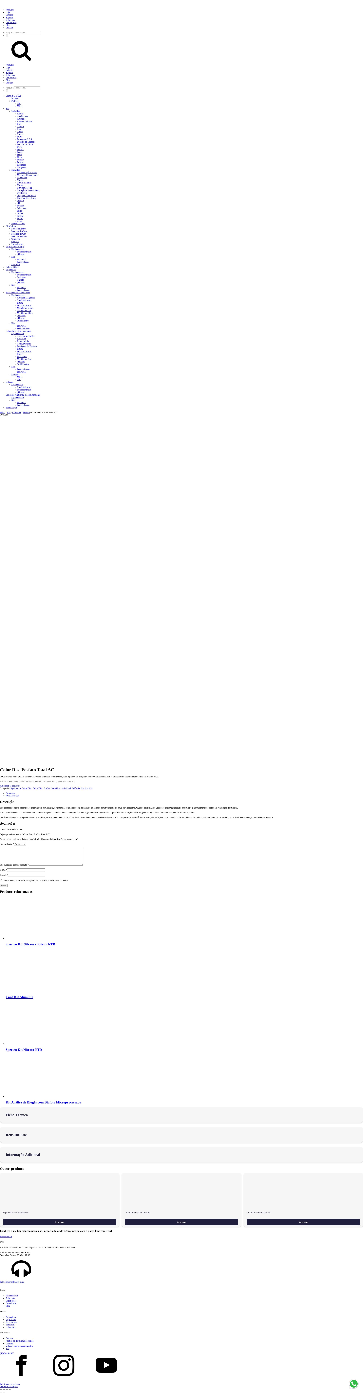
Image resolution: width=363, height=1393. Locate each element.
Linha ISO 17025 (13, 96)
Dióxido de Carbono (26, 142)
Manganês (21, 167)
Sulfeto (20, 216)
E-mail (4, 875)
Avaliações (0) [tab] (12, 795)
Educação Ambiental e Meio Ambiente (23, 395)
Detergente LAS (24, 139)
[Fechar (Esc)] (10, 1389)
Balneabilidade (12, 267)
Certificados (11, 22)
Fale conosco (6, 1236)
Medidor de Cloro (19, 231)
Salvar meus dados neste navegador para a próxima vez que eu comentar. (35, 880)
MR (19, 103)
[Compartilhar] (7, 1389)
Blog (8, 25)
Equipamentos (17, 249)
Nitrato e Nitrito (24, 182)
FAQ (8, 1348)
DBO (19, 136)
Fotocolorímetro (18, 228)
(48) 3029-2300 (7, 1353)
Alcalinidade (22, 116)
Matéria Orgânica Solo (27, 172)
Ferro (19, 154)
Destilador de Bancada (27, 346)
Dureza (20, 149)
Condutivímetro (24, 300)
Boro (19, 124)
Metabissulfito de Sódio (27, 175)
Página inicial (12, 1295)
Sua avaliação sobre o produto (14, 865)
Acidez (20, 113)
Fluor (19, 157)
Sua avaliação (7, 844)
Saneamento (11, 1322)
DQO (19, 147)
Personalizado (23, 262)
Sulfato (20, 213)
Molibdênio (22, 177)
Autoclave (21, 338)
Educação (10, 1324)
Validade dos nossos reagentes (19, 1346)
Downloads (11, 1303)
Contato (9, 27)
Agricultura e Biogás (15, 246)
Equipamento (17, 384)
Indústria (9, 382)
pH (18, 203)
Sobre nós (10, 20)
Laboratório (11, 1327)
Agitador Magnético (26, 297)
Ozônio (20, 200)
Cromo (20, 134)
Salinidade (21, 208)
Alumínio (21, 119)
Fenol (19, 152)
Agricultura (15, 788)
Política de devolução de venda (19, 1341)
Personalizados (18, 223)
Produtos (10, 10)
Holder (20, 354)
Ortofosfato (22, 193)
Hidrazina (21, 165)
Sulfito (20, 218)
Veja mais (59, 1222)
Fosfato (20, 159)
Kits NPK (15, 264)
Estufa (20, 303)
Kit (82, 788)
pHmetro (15, 241)
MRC (19, 106)
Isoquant (15, 98)
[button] (181, 1271)
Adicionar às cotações (10, 786)
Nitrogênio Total (24, 188)
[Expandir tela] (4, 1389)
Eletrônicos (11, 226)
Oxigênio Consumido (26, 195)
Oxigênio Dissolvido (26, 198)
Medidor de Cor (18, 234)
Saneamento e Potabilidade (18, 292)
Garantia (9, 1343)
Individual (15, 111)
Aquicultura (11, 269)
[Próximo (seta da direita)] (4, 1392)
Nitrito (20, 185)
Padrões (14, 101)
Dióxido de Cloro (25, 144)
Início (2, 412)
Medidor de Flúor (19, 236)
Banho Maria (23, 341)
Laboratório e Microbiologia (18, 331)
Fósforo (20, 162)
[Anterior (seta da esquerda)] (1, 1392)
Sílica (19, 211)
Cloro (19, 129)
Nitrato (20, 180)
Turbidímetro (17, 244)
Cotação (9, 15)
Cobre (20, 131)
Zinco (19, 221)
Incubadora (22, 356)
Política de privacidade (10, 1384)
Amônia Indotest (24, 121)
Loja (8, 12)
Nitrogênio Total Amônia (28, 190)
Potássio (20, 205)
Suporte (9, 17)
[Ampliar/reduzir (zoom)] (1, 1389)
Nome (3, 870)
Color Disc (27, 788)
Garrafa (20, 280)
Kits (7, 108)
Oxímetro (15, 239)
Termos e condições (9, 1386)
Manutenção (11, 407)
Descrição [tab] (10, 793)
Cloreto (20, 126)
